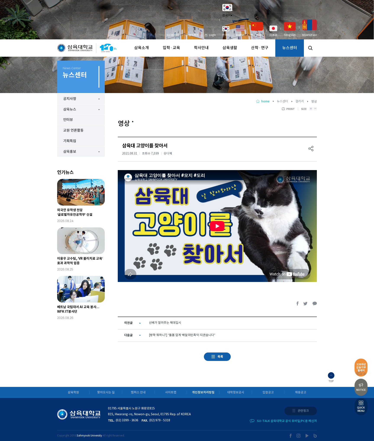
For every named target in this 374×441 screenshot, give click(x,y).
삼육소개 (141, 48)
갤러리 (299, 101)
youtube (307, 436)
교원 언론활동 (73, 130)
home (265, 101)
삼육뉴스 (69, 109)
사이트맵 (170, 392)
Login (212, 35)
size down (315, 108)
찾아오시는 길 (106, 392)
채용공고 (300, 392)
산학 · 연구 (259, 48)
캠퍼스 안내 (138, 392)
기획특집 (69, 141)
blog (315, 436)
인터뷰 (68, 120)
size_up (311, 108)
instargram (299, 436)
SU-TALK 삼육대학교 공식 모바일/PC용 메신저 (287, 421)
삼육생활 (229, 48)
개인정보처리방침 (203, 392)
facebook (298, 303)
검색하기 (310, 48)
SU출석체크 (191, 35)
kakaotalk (315, 303)
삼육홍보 (69, 152)
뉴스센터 (289, 48)
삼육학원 (73, 392)
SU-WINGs (173, 35)
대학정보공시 (235, 392)
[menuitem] (225, 31)
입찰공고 (268, 392)
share (311, 148)
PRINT (290, 109)
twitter (305, 303)
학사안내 (201, 48)
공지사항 (69, 99)
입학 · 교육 (171, 48)
